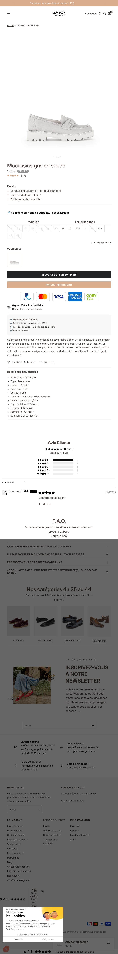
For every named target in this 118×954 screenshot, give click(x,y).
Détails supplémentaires (22, 371)
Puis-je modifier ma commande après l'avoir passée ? (45, 554)
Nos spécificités (16, 835)
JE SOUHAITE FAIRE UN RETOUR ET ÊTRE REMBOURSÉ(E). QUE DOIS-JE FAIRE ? (52, 571)
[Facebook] (37, 891)
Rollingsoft (13, 875)
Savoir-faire (13, 844)
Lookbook (12, 848)
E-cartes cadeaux (17, 839)
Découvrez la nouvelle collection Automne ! (61, 3)
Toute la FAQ (59, 536)
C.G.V (73, 839)
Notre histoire (14, 830)
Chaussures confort (18, 866)
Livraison (75, 825)
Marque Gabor (15, 825)
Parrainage (13, 857)
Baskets (18, 640)
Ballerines (45, 640)
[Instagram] (44, 891)
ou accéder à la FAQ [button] (73, 800)
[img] (47, 493)
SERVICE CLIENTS (54, 820)
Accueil (10, 25)
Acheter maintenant (59, 284)
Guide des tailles (52, 830)
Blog (9, 862)
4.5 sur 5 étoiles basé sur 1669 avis (75, 951)
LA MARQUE (14, 820)
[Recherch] (104, 13)
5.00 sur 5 (66, 449)
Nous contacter (51, 835)
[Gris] (14, 259)
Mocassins (72, 640)
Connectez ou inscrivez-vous (27, 309)
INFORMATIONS (80, 820)
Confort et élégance (18, 880)
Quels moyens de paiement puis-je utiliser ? (39, 546)
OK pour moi (48, 939)
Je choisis (18, 939)
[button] (6, 949)
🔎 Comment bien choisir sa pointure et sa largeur (38, 212)
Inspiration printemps (19, 871)
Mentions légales (79, 835)
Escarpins (99, 641)
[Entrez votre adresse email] (93, 725)
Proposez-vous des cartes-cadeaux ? (34, 562)
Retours (74, 830)
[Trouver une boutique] (99, 13)
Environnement (15, 853)
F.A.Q (46, 825)
